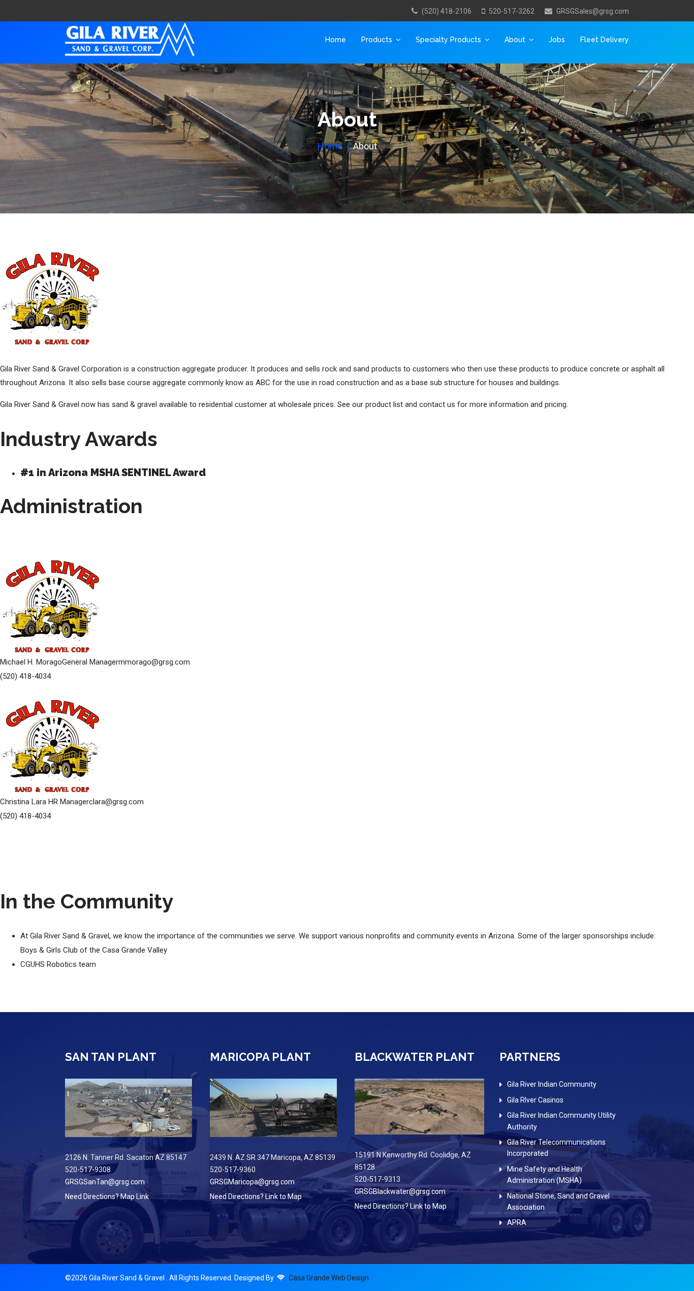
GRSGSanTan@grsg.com (105, 1182)
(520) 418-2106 (446, 11)
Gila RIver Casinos (535, 1100)
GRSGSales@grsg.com (592, 11)
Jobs (557, 40)
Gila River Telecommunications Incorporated (556, 1147)
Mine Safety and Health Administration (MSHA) (544, 1174)
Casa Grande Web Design (329, 1278)
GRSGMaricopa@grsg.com (252, 1182)
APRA (516, 1222)
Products (376, 40)
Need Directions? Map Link (107, 1196)
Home (335, 40)
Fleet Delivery (604, 40)
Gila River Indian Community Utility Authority (561, 1120)
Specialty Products (448, 40)
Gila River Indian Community (551, 1084)
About (514, 40)
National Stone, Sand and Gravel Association (558, 1201)
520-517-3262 (511, 11)
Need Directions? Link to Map (256, 1196)
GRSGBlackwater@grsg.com (400, 1191)
